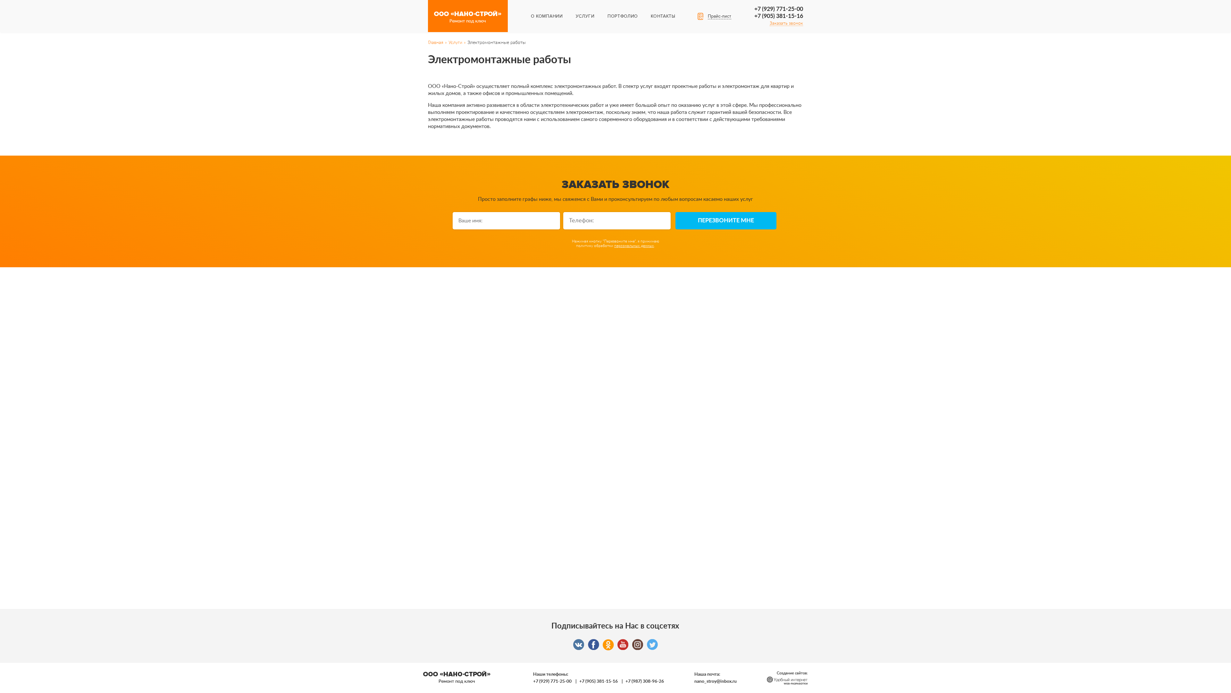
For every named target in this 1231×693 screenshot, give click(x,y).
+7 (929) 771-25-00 (778, 9)
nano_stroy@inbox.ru (715, 681)
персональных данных (634, 246)
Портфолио (622, 16)
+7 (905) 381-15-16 (778, 16)
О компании (547, 16)
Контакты (663, 16)
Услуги (585, 16)
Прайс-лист (719, 16)
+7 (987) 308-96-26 (644, 681)
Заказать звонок (786, 23)
